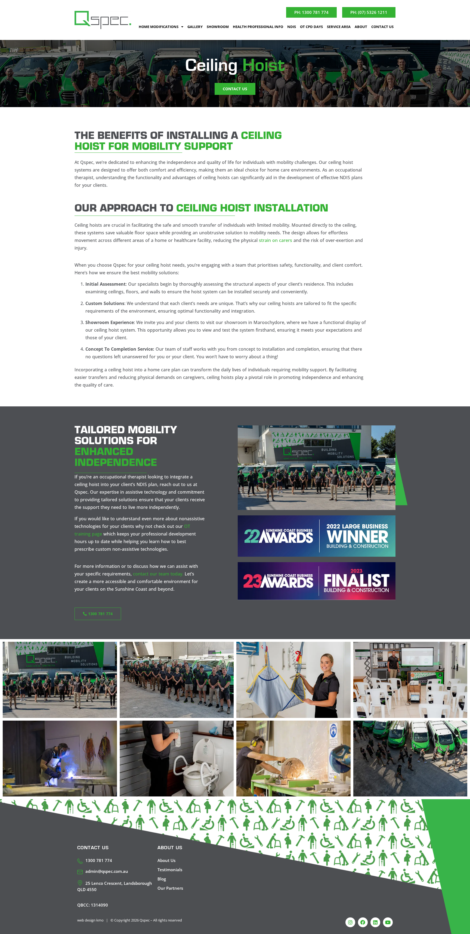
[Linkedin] (375, 922)
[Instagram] (350, 922)
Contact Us (382, 26)
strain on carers (275, 240)
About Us (166, 860)
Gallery (195, 26)
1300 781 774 (98, 860)
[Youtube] (388, 922)
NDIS (291, 26)
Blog (161, 879)
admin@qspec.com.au (106, 871)
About (361, 26)
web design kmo (90, 920)
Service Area (339, 26)
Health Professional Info (258, 26)
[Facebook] (363, 922)
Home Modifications (158, 26)
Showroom (218, 26)
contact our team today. (158, 574)
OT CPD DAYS (311, 26)
